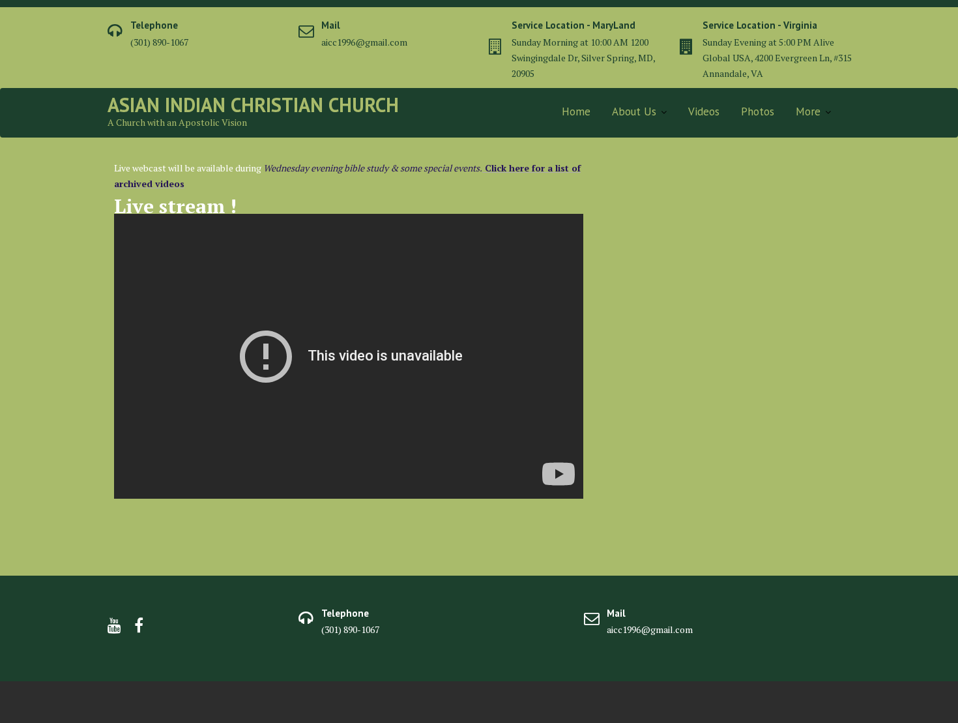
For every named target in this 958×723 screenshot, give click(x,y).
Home (576, 111)
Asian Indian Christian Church (253, 104)
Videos (703, 111)
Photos (757, 111)
